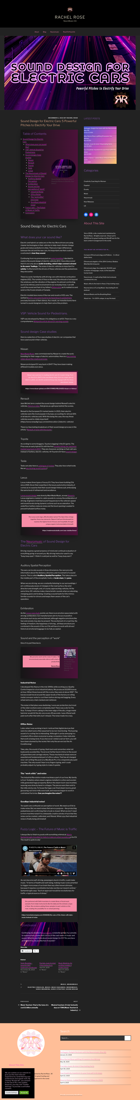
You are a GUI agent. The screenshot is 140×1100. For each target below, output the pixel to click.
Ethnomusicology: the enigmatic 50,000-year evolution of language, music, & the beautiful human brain (100, 270)
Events (86, 189)
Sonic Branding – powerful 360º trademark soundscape (29, 965)
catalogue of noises (46, 466)
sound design (71, 452)
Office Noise (36, 194)
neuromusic (71, 987)
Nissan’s (71, 496)
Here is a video (34, 406)
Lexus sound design (29, 496)
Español (86, 185)
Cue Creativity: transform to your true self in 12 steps (81, 1073)
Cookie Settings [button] (11, 1092)
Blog (44, 32)
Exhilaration (33, 184)
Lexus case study (33, 613)
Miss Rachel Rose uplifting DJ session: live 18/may (80, 1059)
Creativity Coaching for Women (95, 181)
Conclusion (29, 213)
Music (63, 984)
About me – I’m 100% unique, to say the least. (100, 298)
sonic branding (57, 258)
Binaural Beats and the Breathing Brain (97, 294)
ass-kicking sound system (36, 468)
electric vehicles (36, 987)
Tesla (30, 168)
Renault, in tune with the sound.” (39, 430)
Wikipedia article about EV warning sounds (51, 321)
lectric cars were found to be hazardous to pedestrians (50, 298)
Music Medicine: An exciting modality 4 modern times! (65, 965)
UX (85, 206)
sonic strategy (58, 989)
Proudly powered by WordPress (71, 1095)
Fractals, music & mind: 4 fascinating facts (98, 144)
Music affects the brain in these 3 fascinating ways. (101, 284)
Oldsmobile (56, 287)
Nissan (30, 160)
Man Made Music (27, 354)
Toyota (31, 165)
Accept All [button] (24, 1092)
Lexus (30, 171)
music (48, 987)
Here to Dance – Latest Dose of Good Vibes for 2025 (81, 1080)
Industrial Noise (37, 192)
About (37, 32)
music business (59, 987)
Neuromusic (54, 32)
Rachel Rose (70, 17)
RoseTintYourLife (69, 32)
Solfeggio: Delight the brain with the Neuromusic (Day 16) (83, 1052)
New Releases (89, 202)
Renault (31, 163)
